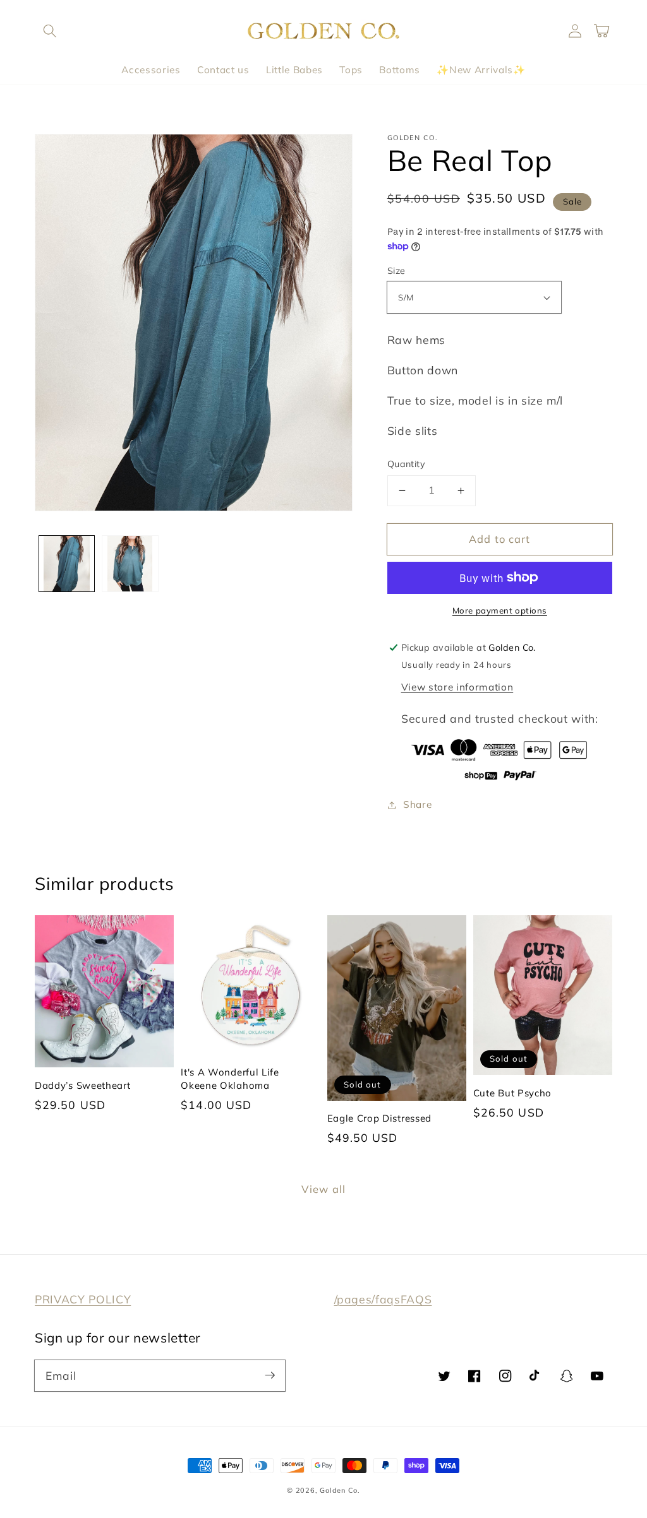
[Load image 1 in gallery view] (67, 563)
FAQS (416, 1299)
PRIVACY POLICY (83, 1299)
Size (396, 270)
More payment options (499, 610)
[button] (50, 31)
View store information (457, 687)
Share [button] (417, 804)
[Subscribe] (270, 1375)
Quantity (406, 464)
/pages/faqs (367, 1299)
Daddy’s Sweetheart (82, 1085)
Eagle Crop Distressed (379, 1118)
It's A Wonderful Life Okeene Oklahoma (230, 1078)
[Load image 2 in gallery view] (130, 563)
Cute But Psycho (512, 1093)
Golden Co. (340, 1490)
